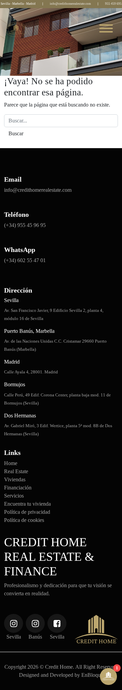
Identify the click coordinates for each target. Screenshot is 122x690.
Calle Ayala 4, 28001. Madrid (31, 371)
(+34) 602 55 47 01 (25, 260)
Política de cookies (24, 520)
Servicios (14, 496)
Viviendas (14, 479)
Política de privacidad (27, 512)
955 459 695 (113, 3)
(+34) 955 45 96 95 (25, 225)
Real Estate (16, 471)
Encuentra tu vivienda (27, 504)
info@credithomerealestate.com (70, 3)
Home (10, 463)
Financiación (18, 487)
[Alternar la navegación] (106, 29)
